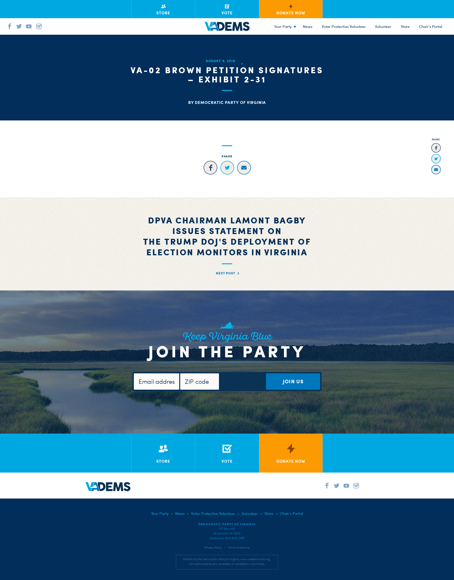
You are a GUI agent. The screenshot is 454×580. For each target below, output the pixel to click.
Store (405, 26)
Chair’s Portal (430, 26)
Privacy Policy (213, 547)
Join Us (293, 381)
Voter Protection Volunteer (344, 26)
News (307, 26)
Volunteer (383, 26)
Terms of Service (238, 547)
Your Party (283, 26)
